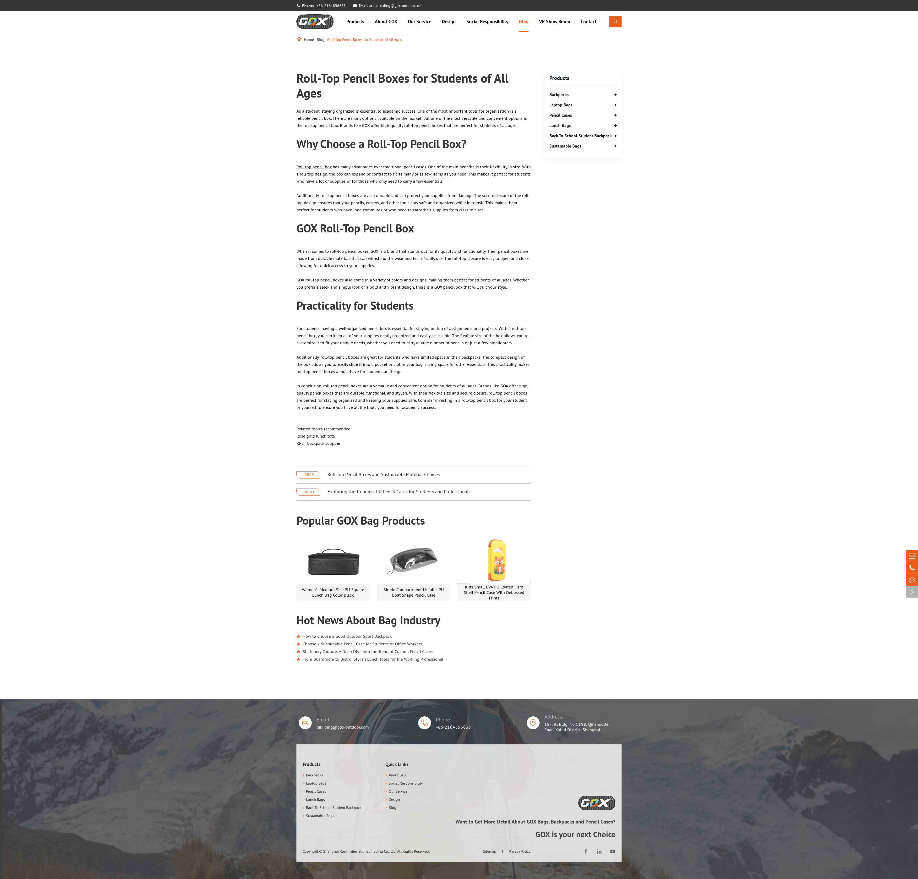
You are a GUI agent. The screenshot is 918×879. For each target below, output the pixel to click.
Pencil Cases (560, 115)
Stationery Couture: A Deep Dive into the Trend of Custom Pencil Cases (364, 651)
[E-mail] (912, 556)
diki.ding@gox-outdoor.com (399, 5)
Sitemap (489, 851)
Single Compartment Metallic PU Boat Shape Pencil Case (413, 592)
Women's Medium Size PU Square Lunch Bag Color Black (333, 592)
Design (449, 21)
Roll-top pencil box (314, 167)
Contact (588, 21)
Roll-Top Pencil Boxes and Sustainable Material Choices (384, 474)
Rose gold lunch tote (315, 436)
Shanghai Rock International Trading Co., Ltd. (359, 851)
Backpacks (559, 94)
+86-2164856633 (331, 5)
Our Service (419, 21)
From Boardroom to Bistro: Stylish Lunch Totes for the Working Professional (369, 659)
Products (355, 21)
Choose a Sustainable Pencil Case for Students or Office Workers (359, 644)
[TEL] (912, 568)
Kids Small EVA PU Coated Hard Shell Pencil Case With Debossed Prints (494, 592)
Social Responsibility (487, 21)
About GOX (386, 21)
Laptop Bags (561, 105)
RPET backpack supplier (318, 443)
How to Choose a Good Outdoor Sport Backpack (344, 636)
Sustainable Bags (565, 146)
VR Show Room (554, 21)
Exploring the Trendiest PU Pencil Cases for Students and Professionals (399, 492)
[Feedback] (912, 580)
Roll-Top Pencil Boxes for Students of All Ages (364, 39)
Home (309, 39)
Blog (524, 21)
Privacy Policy (519, 851)
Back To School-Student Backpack (580, 135)
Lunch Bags (560, 125)
